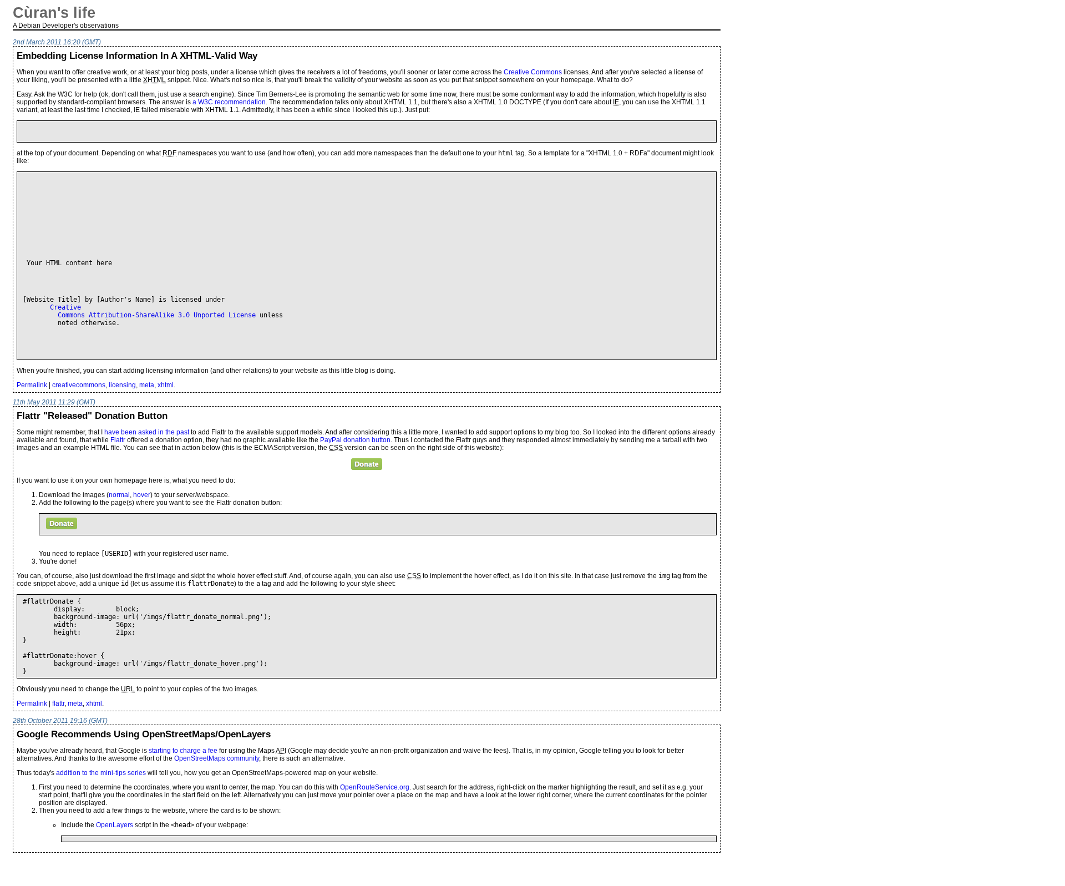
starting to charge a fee (183, 751)
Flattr (117, 440)
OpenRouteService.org (374, 787)
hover (141, 495)
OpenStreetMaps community (216, 758)
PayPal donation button (355, 440)
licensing (122, 385)
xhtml (166, 385)
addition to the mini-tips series (101, 773)
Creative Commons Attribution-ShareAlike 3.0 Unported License (139, 311)
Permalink (32, 385)
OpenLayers (114, 825)
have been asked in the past (146, 432)
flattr (58, 703)
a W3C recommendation (229, 102)
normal (119, 495)
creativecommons (78, 385)
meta (146, 385)
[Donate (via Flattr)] (367, 464)
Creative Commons (533, 72)
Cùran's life (54, 12)
